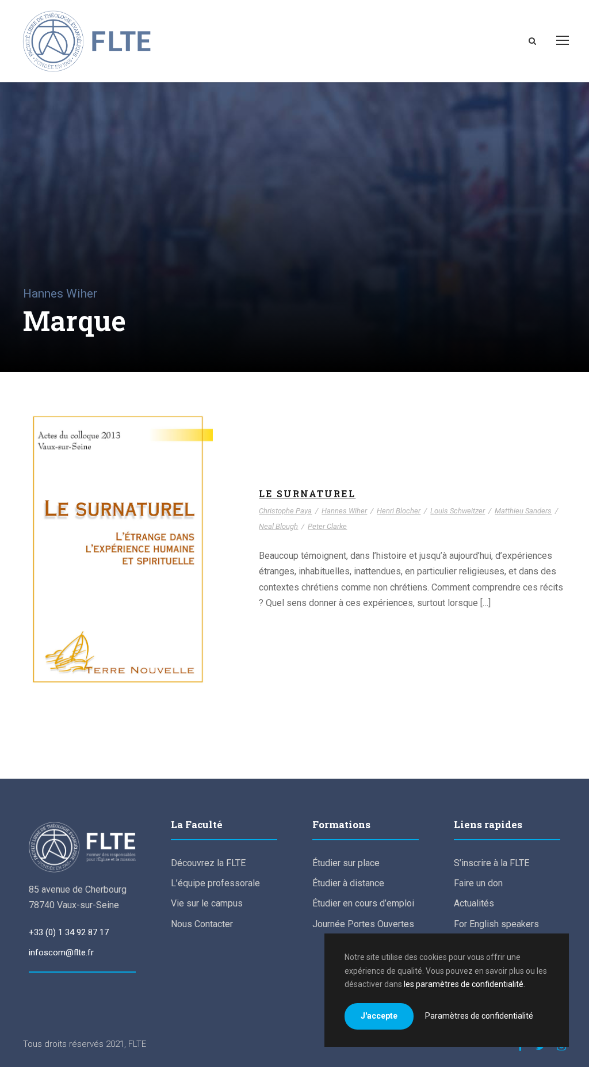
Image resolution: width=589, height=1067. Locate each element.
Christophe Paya (84, 556)
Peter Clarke (327, 526)
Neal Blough (139, 580)
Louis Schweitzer (143, 568)
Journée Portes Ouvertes (363, 924)
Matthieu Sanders (77, 580)
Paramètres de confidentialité (479, 1015)
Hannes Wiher (147, 556)
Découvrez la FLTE (208, 863)
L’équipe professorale (215, 883)
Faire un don (478, 883)
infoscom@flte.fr (61, 952)
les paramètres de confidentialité (463, 984)
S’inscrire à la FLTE (491, 863)
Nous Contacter (202, 924)
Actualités (474, 903)
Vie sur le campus (207, 903)
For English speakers (496, 924)
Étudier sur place (346, 863)
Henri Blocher (79, 568)
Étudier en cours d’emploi (363, 903)
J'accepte (379, 1015)
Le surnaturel (118, 540)
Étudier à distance (348, 883)
